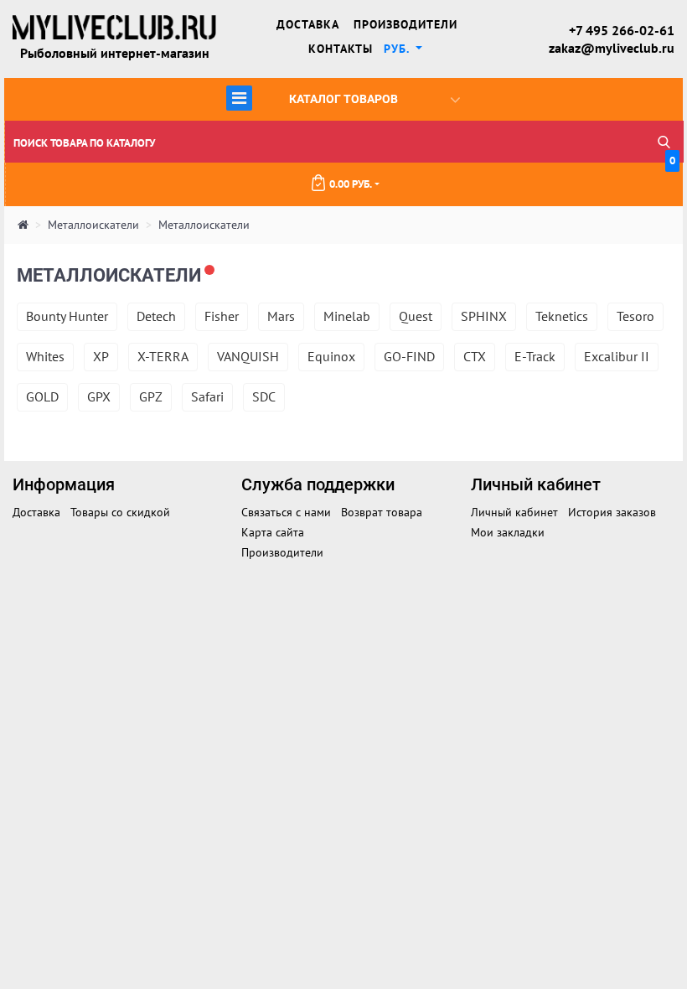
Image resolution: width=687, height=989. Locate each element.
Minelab (346, 316)
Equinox (331, 356)
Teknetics (561, 316)
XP (101, 356)
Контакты (340, 48)
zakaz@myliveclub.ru (611, 47)
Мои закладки (508, 532)
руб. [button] (398, 48)
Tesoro (635, 316)
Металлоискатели (93, 224)
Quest (415, 316)
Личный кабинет (514, 512)
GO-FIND (409, 356)
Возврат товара (381, 512)
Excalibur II (616, 356)
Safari (207, 396)
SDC (264, 396)
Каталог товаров (314, 98)
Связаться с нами (286, 512)
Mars (281, 316)
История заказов (612, 512)
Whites (45, 356)
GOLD (42, 396)
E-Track (534, 356)
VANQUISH (248, 356)
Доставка (307, 24)
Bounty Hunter (67, 316)
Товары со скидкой (120, 512)
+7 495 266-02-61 (621, 30)
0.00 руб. (502, 177)
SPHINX (484, 316)
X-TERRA (163, 356)
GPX (99, 396)
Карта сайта (272, 532)
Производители (405, 24)
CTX (474, 356)
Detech (156, 316)
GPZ (151, 396)
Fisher (221, 316)
